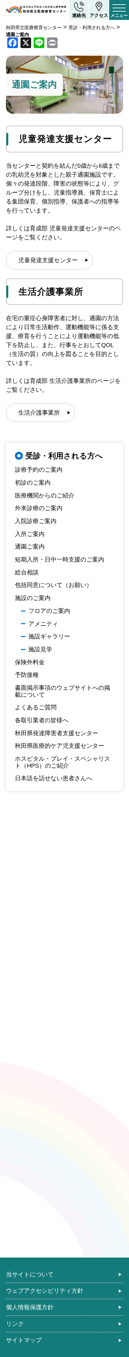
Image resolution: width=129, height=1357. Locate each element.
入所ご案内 (30, 534)
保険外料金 (30, 662)
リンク (15, 1324)
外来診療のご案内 (39, 508)
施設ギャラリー (49, 636)
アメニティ (43, 623)
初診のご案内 (33, 482)
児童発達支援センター (48, 260)
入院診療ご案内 (36, 521)
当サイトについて (30, 1274)
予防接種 (27, 675)
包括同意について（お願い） (53, 585)
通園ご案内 (30, 546)
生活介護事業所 (39, 412)
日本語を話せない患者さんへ (53, 778)
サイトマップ (24, 1340)
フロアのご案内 (49, 611)
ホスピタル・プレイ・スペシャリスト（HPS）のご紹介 (62, 762)
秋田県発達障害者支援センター (56, 733)
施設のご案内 (33, 598)
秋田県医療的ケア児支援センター (59, 745)
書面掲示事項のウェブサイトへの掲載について (62, 691)
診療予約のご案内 (39, 469)
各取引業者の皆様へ (41, 720)
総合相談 (27, 572)
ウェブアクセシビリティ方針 (44, 1290)
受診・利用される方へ (64, 456)
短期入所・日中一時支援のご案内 (59, 559)
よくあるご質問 (36, 707)
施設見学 (40, 649)
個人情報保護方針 (30, 1307)
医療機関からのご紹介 (44, 495)
